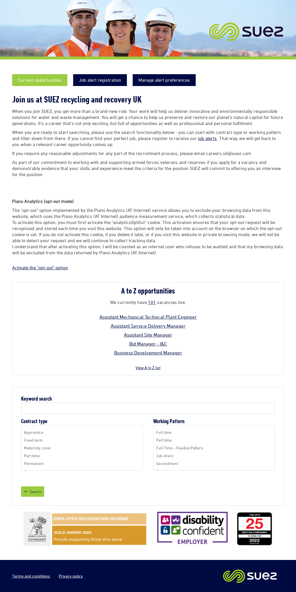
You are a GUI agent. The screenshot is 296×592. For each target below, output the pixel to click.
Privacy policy (71, 576)
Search (35, 491)
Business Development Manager (148, 353)
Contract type (34, 421)
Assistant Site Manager (148, 335)
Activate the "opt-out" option (40, 267)
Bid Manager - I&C (148, 344)
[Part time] (82, 456)
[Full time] (214, 432)
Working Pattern (168, 421)
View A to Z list (148, 367)
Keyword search (36, 399)
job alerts (207, 138)
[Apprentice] (82, 432)
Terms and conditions (31, 576)
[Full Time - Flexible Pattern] (214, 448)
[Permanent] (82, 463)
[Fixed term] (82, 440)
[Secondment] (214, 463)
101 (152, 302)
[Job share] (214, 456)
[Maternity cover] (82, 448)
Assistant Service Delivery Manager (148, 326)
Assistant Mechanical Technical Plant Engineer (148, 317)
